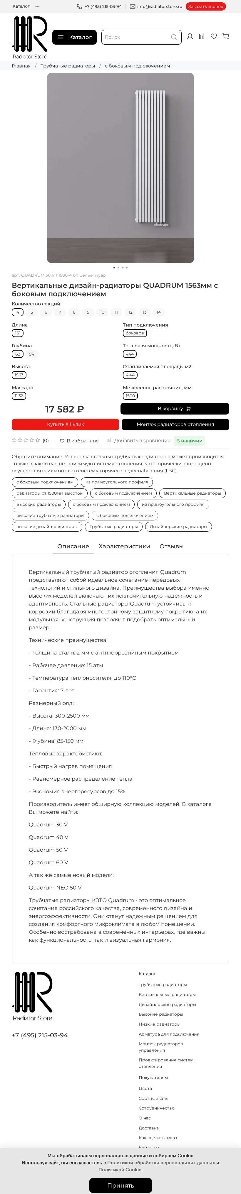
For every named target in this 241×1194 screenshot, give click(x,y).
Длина (20, 325)
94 (31, 354)
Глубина (22, 346)
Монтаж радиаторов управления (161, 1047)
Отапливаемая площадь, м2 (157, 366)
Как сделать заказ (158, 1137)
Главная (21, 66)
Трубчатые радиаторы (68, 66)
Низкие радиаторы (159, 1024)
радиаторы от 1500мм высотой (49, 493)
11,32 (19, 395)
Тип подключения (145, 325)
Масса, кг (23, 387)
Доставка (149, 1128)
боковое (135, 333)
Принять (120, 1185)
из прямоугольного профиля (117, 482)
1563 (19, 375)
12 (131, 312)
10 (102, 312)
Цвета (145, 1088)
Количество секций (36, 304)
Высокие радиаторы (38, 504)
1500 (130, 395)
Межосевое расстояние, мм (157, 387)
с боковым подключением (137, 66)
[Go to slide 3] (122, 267)
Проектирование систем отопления (166, 1063)
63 (17, 354)
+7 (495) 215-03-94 (103, 6)
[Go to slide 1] (114, 267)
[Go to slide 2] (118, 267)
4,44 (130, 375)
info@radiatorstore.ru (159, 6)
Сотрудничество (157, 1108)
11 (116, 312)
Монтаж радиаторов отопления (175, 424)
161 (18, 333)
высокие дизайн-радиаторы (47, 526)
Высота (21, 366)
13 (145, 312)
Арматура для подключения (169, 1034)
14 (159, 312)
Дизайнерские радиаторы (178, 526)
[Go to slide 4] (127, 267)
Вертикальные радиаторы (192, 493)
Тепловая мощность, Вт (151, 346)
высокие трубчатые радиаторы (50, 515)
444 (130, 354)
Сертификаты (153, 1098)
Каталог (21, 6)
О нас (145, 1118)
